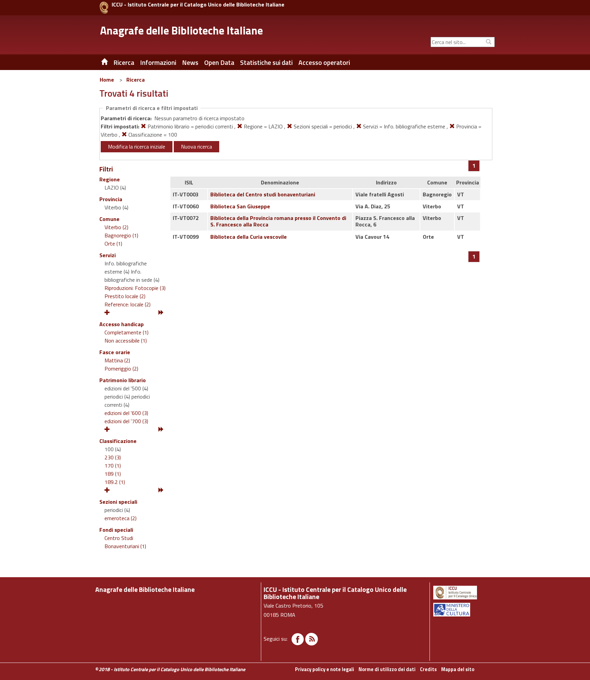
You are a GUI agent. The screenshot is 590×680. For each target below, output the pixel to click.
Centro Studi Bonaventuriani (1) (125, 542)
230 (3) (112, 457)
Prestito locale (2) (124, 296)
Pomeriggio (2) (121, 368)
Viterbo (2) (116, 227)
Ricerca (135, 79)
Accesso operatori (324, 62)
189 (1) (112, 474)
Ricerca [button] (123, 62)
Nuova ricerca (196, 146)
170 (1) (112, 465)
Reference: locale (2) (127, 304)
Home (107, 79)
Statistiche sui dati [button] (266, 62)
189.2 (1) (114, 482)
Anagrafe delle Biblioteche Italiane (181, 30)
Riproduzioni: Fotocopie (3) (135, 288)
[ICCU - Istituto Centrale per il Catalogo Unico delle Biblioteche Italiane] (104, 8)
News (190, 62)
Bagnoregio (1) (121, 235)
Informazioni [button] (158, 62)
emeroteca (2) (120, 518)
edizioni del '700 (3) (126, 421)
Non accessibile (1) (125, 340)
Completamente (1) (126, 332)
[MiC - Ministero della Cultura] (463, 609)
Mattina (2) (117, 360)
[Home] (99, 62)
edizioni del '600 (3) (126, 413)
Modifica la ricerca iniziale (136, 146)
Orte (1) (113, 243)
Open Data (219, 62)
